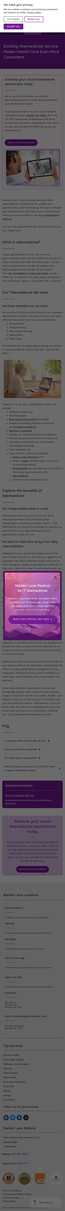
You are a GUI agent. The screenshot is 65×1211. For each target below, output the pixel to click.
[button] (55, 577)
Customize (13, 19)
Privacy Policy (34, 12)
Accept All (13, 26)
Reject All (34, 19)
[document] (32, 605)
